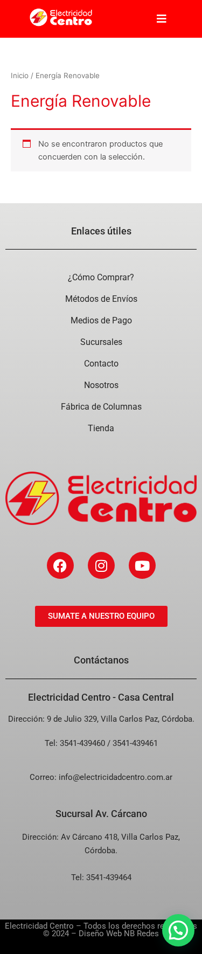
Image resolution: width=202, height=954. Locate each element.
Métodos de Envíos (101, 299)
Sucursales (101, 342)
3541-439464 (108, 877)
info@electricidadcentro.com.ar (115, 777)
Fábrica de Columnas (101, 407)
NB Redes (141, 933)
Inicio (20, 75)
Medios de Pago (101, 320)
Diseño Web (100, 933)
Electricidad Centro (39, 926)
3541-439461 (135, 743)
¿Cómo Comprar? (101, 277)
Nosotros (101, 385)
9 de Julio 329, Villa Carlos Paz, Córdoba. (120, 719)
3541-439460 (82, 743)
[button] (178, 930)
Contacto (101, 363)
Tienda (101, 428)
